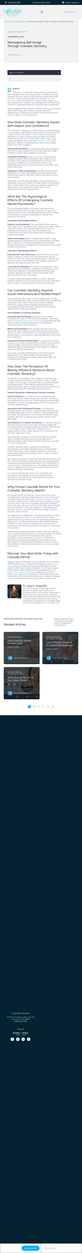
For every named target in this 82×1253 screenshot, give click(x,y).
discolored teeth (44, 141)
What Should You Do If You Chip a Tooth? (20, 679)
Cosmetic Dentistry (19, 21)
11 (48, 706)
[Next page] (52, 706)
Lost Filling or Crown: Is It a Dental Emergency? (59, 644)
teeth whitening (17, 321)
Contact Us (32, 1248)
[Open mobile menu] (42, 12)
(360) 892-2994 (20, 1021)
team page (30, 517)
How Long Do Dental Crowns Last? (19, 642)
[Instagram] (23, 1039)
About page (53, 499)
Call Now (52, 1248)
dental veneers (33, 321)
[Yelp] (28, 1039)
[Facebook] (12, 1039)
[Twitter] (18, 1039)
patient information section (18, 572)
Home (6, 21)
